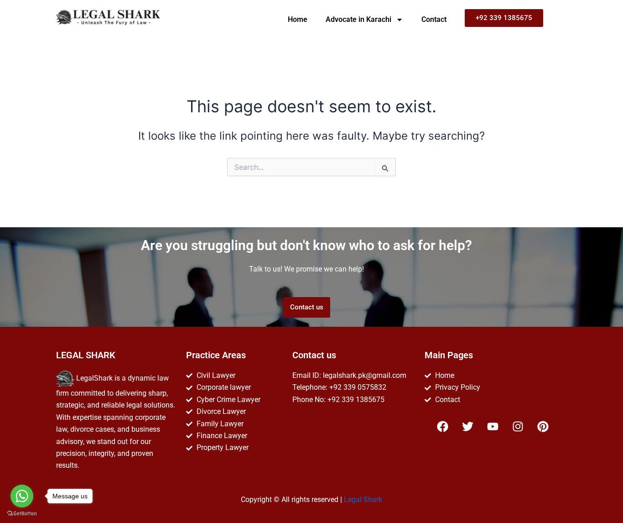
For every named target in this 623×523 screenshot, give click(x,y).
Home (297, 19)
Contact (433, 19)
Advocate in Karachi (358, 19)
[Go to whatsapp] (21, 496)
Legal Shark (363, 499)
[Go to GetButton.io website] (21, 514)
